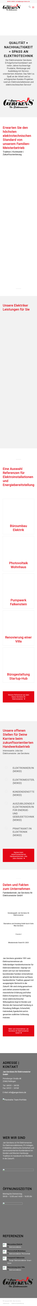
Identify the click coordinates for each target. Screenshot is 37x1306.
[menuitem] (29, 7)
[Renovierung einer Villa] (18, 621)
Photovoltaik (26, 1254)
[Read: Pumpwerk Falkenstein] (4, 1258)
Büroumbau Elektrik (18, 528)
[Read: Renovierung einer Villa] (4, 1268)
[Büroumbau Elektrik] (18, 510)
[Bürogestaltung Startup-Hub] (18, 658)
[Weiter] (30, 23)
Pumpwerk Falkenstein (18, 602)
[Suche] (29, 7)
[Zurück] (7, 23)
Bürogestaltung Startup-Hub (18, 676)
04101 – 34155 (13, 1085)
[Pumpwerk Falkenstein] (18, 584)
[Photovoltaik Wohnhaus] (18, 547)
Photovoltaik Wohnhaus (18, 565)
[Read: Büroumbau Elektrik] (4, 1245)
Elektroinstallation (15, 1247)
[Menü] (33, 7)
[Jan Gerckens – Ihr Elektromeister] (15, 7)
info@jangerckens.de (17, 1092)
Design (11, 1260)
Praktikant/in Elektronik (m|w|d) (22, 832)
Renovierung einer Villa (18, 639)
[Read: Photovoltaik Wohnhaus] (4, 1252)
